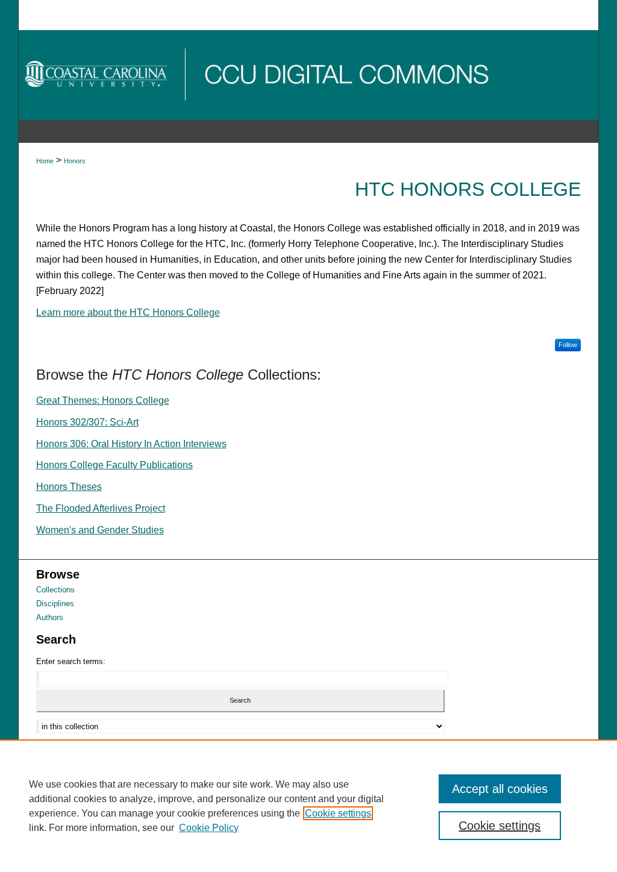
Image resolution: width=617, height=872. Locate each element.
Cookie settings (338, 813)
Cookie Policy (209, 828)
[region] (308, 805)
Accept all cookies (500, 788)
